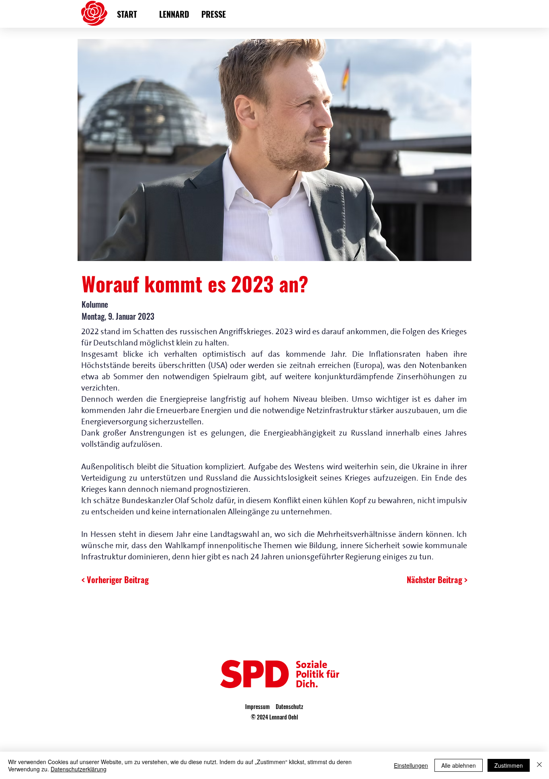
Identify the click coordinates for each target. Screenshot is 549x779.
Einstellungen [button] (411, 765)
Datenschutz (289, 706)
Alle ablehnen (458, 765)
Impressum (257, 706)
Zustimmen (508, 765)
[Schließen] (539, 765)
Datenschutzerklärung (79, 769)
